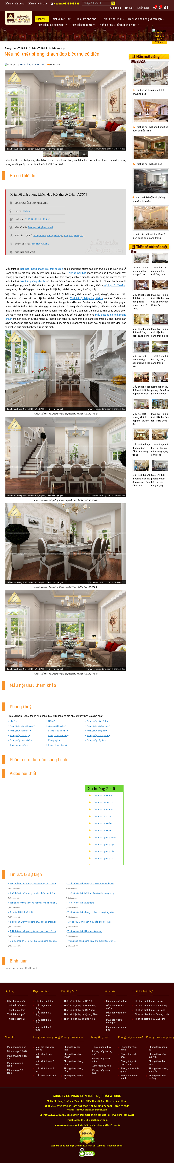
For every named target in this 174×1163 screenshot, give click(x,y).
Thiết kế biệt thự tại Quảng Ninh (81, 1014)
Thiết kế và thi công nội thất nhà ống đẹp (158, 271)
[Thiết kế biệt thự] (18, 18)
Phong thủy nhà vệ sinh (98, 735)
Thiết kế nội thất (76, 272)
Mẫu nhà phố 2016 (17, 1051)
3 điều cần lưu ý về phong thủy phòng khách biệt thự (34, 922)
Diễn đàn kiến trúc (38, 3)
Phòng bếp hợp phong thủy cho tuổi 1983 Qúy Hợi (92, 941)
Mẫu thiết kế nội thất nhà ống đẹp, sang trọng (141, 332)
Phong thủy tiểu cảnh (97, 721)
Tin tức (129, 8)
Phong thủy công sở (96, 730)
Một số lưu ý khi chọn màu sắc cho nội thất (88, 922)
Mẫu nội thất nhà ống (101, 823)
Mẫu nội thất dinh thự (101, 809)
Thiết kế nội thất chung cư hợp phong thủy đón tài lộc (92, 912)
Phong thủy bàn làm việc (157, 1055)
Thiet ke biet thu (44, 1001)
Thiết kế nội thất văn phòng (80, 902)
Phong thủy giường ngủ (98, 726)
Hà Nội (26, 211)
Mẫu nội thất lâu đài (101, 816)
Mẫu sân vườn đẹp (116, 1001)
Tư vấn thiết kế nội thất (21, 912)
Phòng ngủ (53, 740)
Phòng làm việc (54, 235)
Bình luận (55, 64)
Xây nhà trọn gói (16, 1001)
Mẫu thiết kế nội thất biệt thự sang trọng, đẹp (159, 332)
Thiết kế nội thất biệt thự (32, 64)
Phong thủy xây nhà (57, 745)
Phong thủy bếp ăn (96, 740)
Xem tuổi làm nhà (56, 726)
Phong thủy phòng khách (21, 726)
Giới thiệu (115, 8)
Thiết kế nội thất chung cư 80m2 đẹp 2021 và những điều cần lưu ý (34, 883)
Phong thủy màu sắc (57, 735)
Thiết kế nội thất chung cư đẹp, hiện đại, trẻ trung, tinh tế (34, 893)
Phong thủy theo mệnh (20, 740)
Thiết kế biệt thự (16, 1010)
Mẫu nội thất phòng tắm (103, 851)
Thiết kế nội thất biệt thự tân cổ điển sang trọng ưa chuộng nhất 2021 (92, 893)
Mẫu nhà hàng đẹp (46, 1075)
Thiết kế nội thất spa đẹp (148, 163)
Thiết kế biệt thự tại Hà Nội (78, 1001)
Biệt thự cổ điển (54, 268)
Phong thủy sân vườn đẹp (128, 1062)
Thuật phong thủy (18, 745)
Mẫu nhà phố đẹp (16, 1047)
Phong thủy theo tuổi (20, 730)
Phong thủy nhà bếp (19, 735)
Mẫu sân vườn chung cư (114, 1021)
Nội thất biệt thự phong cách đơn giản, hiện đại (160, 390)
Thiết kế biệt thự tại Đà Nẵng (79, 1010)
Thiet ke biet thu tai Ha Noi (149, 1001)
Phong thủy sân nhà (57, 730)
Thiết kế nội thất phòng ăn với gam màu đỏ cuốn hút (34, 931)
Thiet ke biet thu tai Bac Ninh (150, 1018)
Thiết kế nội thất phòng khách (86, 298)
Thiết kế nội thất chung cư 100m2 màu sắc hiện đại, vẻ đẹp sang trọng (92, 883)
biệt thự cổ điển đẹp (114, 285)
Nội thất (24, 268)
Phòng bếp (79, 235)
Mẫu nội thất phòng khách (40, 227)
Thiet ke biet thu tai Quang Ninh (152, 1014)
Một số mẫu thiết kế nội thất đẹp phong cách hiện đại (34, 941)
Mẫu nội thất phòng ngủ (103, 844)
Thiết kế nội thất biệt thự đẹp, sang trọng (160, 359)
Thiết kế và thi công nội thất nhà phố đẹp (140, 271)
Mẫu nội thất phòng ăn (102, 858)
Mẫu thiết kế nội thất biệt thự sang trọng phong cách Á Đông (141, 301)
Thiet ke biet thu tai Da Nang (150, 1010)
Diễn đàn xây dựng (14, 3)
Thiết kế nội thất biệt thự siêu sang (84, 931)
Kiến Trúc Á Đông (39, 243)
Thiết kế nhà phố (16, 1014)
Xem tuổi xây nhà (101, 1065)
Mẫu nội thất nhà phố (101, 830)
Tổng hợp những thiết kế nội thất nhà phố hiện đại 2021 (34, 902)
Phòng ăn (68, 235)
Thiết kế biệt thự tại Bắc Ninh (79, 1018)
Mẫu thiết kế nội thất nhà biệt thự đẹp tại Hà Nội (141, 390)
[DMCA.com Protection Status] (87, 1135)
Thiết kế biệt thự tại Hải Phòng (80, 1005)
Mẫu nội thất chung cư (102, 802)
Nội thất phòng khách (32, 281)
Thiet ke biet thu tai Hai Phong (151, 1005)
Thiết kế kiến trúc (16, 1005)
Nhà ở (13, 721)
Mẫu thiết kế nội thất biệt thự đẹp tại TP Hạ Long (160, 417)
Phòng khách (39, 235)
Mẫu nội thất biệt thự (101, 795)
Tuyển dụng (143, 8)
